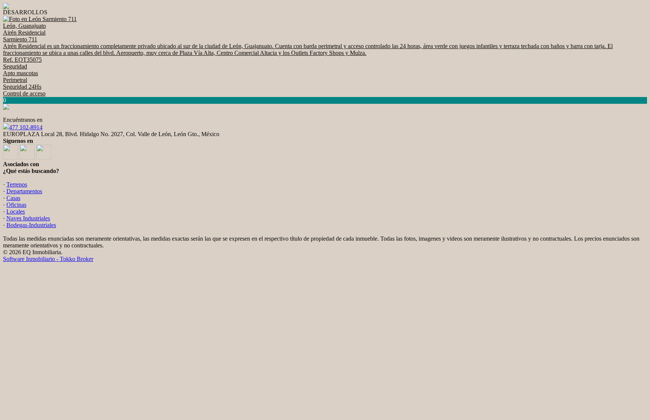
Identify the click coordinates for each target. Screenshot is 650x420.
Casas (13, 198)
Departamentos (24, 191)
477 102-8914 (26, 127)
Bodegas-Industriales (31, 225)
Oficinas (16, 205)
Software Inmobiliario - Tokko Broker (48, 259)
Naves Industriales (28, 218)
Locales (15, 211)
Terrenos (16, 184)
